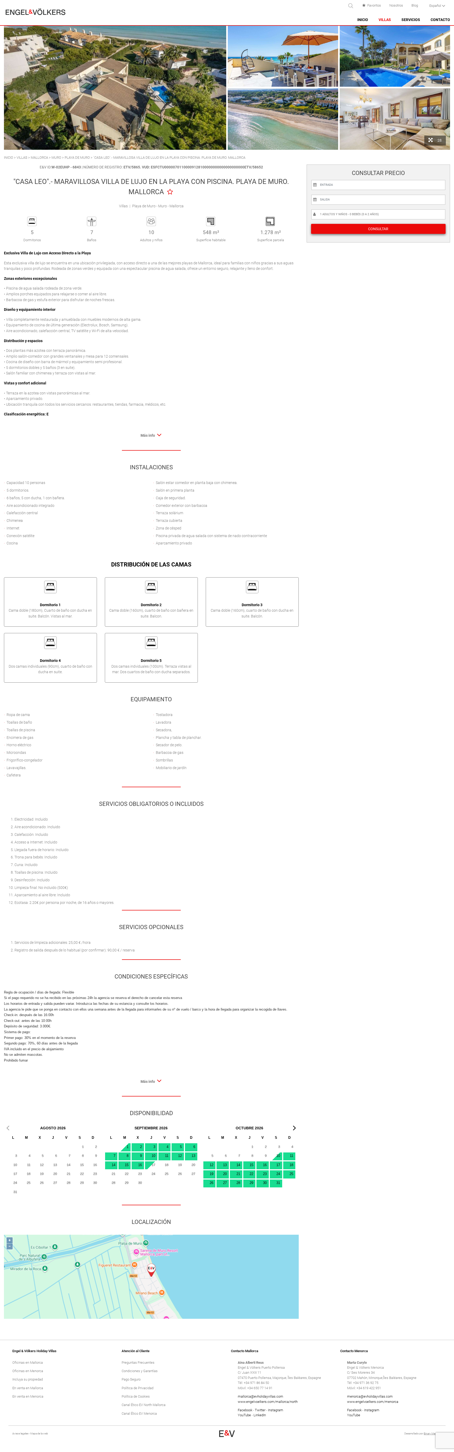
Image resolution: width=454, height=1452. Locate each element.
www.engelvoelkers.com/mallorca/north (268, 1402)
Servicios (410, 20)
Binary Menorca (433, 1433)
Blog (414, 5)
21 (238, 1174)
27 (225, 1183)
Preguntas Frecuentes (138, 1363)
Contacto (440, 20)
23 (265, 1174)
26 (211, 1183)
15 (126, 1165)
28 (238, 1183)
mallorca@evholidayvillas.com (260, 1396)
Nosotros (396, 5)
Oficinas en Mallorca (27, 1363)
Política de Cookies (136, 1396)
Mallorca (39, 157)
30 (265, 1183)
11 (166, 1156)
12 (180, 1156)
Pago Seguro (131, 1379)
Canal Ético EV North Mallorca (144, 1405)
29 (251, 1183)
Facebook (245, 1410)
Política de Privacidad (137, 1388)
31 (278, 1183)
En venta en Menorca (27, 1396)
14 (113, 1165)
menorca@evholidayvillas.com (370, 1396)
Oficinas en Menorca (27, 1371)
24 (278, 1174)
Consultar (378, 229)
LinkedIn (260, 1415)
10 (153, 1156)
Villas (385, 20)
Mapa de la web (39, 1433)
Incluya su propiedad (27, 1379)
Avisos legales (20, 1433)
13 (193, 1156)
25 (291, 1174)
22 (251, 1174)
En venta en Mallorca (27, 1388)
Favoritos (374, 5)
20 (225, 1174)
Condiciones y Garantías (140, 1371)
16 (140, 1165)
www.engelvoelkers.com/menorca (372, 1402)
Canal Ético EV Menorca (139, 1413)
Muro (56, 157)
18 (291, 1165)
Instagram (275, 1410)
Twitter (260, 1410)
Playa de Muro (78, 157)
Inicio (362, 20)
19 (211, 1174)
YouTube (244, 1415)
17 (278, 1165)
